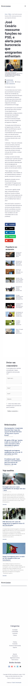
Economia (14, 643)
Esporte (15, 647)
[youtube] (12, 666)
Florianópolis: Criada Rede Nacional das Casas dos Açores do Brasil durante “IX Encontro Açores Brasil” (13, 431)
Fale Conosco (14, 659)
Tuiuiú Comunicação (16, 682)
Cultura (15, 635)
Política (9, 14)
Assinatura (15, 656)
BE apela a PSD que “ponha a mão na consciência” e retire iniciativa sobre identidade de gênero (13, 442)
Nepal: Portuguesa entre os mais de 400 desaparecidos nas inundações (14, 558)
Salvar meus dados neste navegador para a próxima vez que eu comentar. (13, 405)
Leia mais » (5, 504)
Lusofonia (14, 633)
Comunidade (15, 631)
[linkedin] (17, 666)
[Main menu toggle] (25, 6)
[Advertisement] (14, 347)
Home (6, 14)
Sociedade (14, 629)
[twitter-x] (15, 666)
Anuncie (15, 654)
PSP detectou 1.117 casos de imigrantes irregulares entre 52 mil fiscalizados (13, 523)
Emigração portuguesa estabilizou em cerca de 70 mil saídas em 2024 (13, 452)
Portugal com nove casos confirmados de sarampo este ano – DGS (14, 488)
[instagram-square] (20, 666)
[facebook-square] (9, 666)
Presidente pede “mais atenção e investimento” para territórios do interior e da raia (12, 461)
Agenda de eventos (15, 657)
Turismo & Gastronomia (15, 645)
